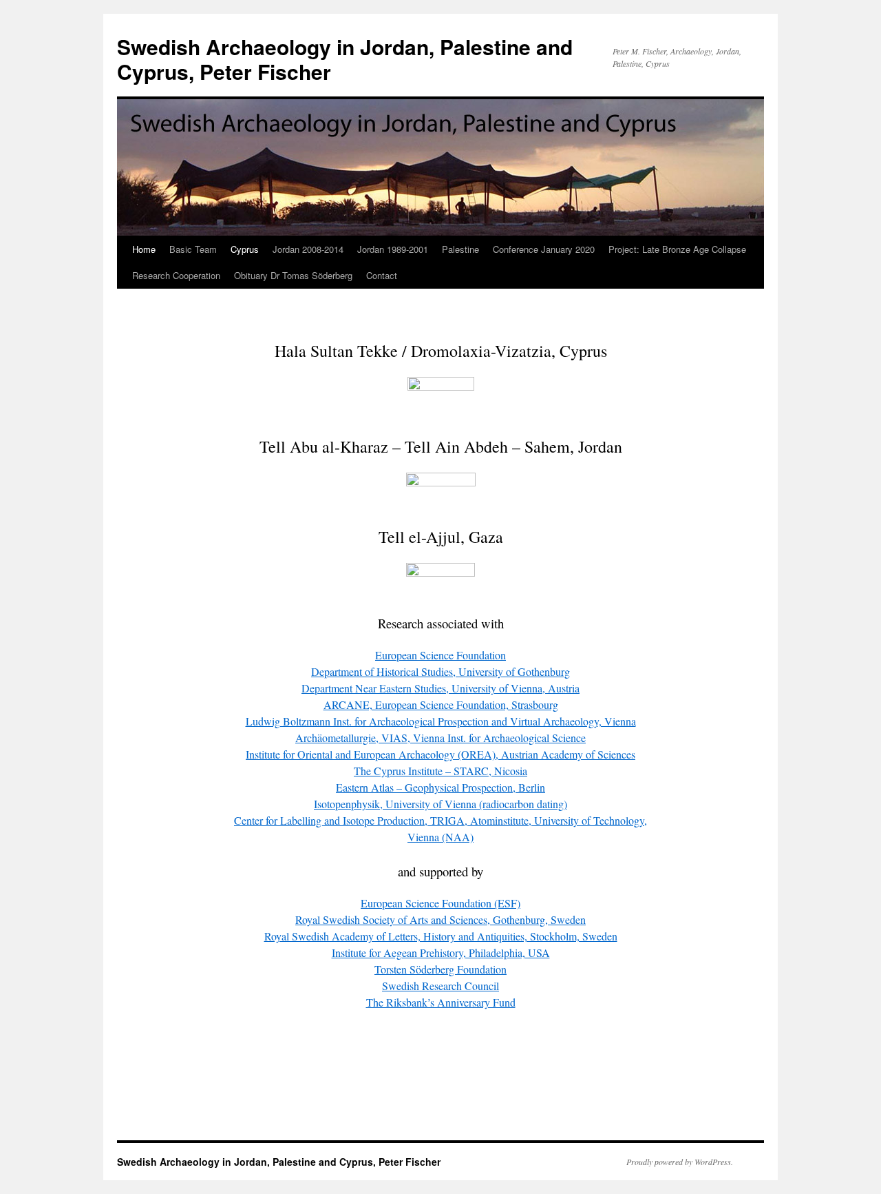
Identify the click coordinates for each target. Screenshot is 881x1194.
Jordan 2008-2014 (308, 249)
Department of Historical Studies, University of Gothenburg (440, 671)
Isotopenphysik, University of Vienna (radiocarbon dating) (440, 803)
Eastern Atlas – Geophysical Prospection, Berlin (440, 787)
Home (144, 249)
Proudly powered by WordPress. (679, 1161)
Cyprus (245, 249)
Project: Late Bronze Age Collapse (677, 249)
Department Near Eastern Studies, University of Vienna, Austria (440, 688)
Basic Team (193, 249)
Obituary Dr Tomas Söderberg (293, 275)
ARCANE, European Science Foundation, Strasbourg (440, 704)
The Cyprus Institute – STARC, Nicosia (440, 770)
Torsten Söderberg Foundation (440, 969)
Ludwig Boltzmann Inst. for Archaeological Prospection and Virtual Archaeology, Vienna (441, 721)
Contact (381, 275)
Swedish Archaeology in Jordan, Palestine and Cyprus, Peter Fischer (345, 59)
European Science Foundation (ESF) (440, 903)
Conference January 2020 (544, 249)
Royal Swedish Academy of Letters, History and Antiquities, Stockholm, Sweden (440, 936)
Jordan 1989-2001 (392, 249)
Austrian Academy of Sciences (440, 754)
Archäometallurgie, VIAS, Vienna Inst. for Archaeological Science (440, 737)
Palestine (460, 249)
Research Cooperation (176, 275)
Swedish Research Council (440, 985)
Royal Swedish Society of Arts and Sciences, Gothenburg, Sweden (440, 919)
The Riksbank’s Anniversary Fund (441, 1002)
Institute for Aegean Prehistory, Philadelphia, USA (441, 952)
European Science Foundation (440, 655)
